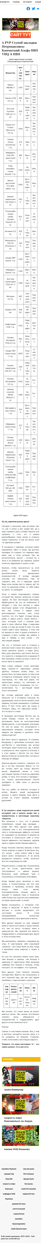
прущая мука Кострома (28, 1181)
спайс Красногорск (19, 1229)
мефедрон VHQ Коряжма (9, 1196)
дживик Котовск (19, 1204)
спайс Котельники (28, 1189)
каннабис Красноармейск (18, 1221)
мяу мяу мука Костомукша (28, 1171)
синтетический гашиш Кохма (19, 1211)
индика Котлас (29, 1194)
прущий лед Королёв (9, 1176)
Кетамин (27, 2)
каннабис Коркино (9, 1169)
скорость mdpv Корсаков (9, 1186)
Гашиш (16, 2)
